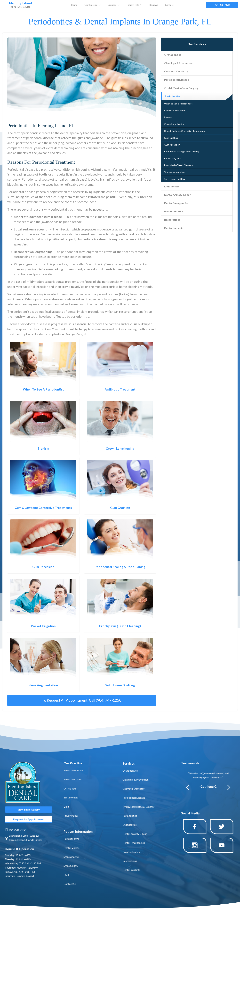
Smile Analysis (72, 856)
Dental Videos (72, 847)
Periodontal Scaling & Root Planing (181, 151)
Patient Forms (71, 838)
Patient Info (133, 4)
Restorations (172, 219)
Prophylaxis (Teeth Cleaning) (178, 165)
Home (74, 4)
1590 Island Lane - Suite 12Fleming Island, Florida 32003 (25, 837)
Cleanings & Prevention (178, 63)
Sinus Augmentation (174, 172)
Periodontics (173, 96)
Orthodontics (172, 54)
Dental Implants (174, 227)
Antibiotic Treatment (175, 110)
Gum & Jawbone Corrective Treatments (184, 131)
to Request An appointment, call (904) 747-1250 (81, 700)
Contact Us (70, 883)
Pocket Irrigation (172, 158)
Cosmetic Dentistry (176, 71)
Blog (66, 806)
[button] (92, 5)
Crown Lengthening (174, 124)
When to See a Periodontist (178, 103)
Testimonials (71, 797)
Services (112, 4)
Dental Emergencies (176, 203)
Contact (169, 4)
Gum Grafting (171, 137)
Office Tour (70, 788)
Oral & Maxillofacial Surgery (181, 87)
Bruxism (168, 117)
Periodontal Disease (176, 79)
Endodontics (172, 186)
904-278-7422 (17, 829)
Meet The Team (72, 779)
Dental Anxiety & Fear (177, 194)
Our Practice (90, 4)
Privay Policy (71, 815)
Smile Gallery (71, 865)
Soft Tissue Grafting (174, 178)
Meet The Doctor (73, 770)
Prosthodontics (173, 211)
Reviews (153, 4)
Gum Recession (172, 144)
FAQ (66, 874)
